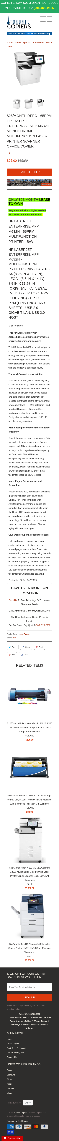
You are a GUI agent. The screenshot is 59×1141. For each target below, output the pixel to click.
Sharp (9, 1093)
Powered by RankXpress (17, 1121)
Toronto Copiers (21, 1112)
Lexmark (10, 1088)
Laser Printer (24, 634)
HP (8, 153)
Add (13, 655)
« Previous (38, 42)
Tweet (14, 647)
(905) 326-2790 (42, 625)
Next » (49, 42)
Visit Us (13, 600)
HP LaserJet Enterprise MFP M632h (23, 226)
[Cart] (49, 19)
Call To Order (30, 172)
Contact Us (12, 1057)
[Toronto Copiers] (19, 23)
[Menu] (43, 19)
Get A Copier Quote (15, 1053)
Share (27, 647)
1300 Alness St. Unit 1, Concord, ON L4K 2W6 (29, 1017)
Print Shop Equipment (16, 1048)
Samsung (11, 1075)
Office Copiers (13, 1044)
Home (9, 1039)
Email (26, 655)
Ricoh (9, 1079)
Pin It (41, 647)
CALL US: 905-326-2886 (29, 1014)
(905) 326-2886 (43, 8)
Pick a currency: (15, 1103)
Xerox (9, 1084)
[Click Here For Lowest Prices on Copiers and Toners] (29, 34)
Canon (9, 1070)
